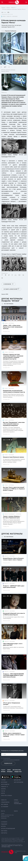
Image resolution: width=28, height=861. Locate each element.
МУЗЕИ (4, 16)
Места (3, 811)
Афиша (16, 800)
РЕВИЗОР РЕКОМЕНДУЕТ (9, 514)
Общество (18, 771)
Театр (3, 770)
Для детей (17, 780)
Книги (16, 811)
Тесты (3, 791)
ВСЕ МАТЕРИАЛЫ (8, 303)
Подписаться (8, 763)
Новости (13, 7)
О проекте (4, 822)
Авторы (3, 826)
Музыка (10, 771)
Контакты (4, 833)
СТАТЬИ (6, 323)
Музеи (8, 7)
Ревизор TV (4, 786)
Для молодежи (18, 782)
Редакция (4, 824)
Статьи (3, 780)
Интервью (4, 782)
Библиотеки (3, 818)
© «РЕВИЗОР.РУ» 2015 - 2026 (20, 852)
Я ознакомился (6, 758)
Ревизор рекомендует (18, 803)
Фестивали (4, 804)
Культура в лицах (6, 795)
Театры (2, 813)
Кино (9, 770)
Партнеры (4, 830)
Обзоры (3, 788)
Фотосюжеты (5, 784)
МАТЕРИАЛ (15, 16)
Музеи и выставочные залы (6, 815)
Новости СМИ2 (4, 294)
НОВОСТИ (9, 16)
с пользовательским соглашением (11, 759)
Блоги (3, 793)
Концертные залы (5, 816)
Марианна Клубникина (10, 31)
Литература (17, 770)
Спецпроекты (5, 802)
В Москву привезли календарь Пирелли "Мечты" (14, 9)
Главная (3, 7)
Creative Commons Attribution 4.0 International (11, 846)
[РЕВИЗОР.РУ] (14, 2)
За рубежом (4, 806)
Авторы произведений (6, 828)
